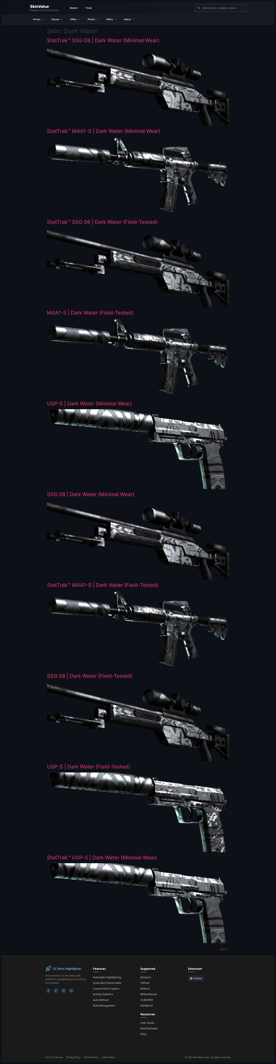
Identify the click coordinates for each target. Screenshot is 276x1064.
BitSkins (145, 988)
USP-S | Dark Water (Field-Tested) (88, 767)
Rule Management (104, 1005)
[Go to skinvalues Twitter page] (56, 991)
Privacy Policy (73, 1057)
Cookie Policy (108, 1057)
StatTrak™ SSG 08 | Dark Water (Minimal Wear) (103, 40)
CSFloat (144, 983)
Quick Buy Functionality (107, 983)
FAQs (143, 1034)
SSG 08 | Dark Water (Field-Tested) (89, 676)
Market (74, 8)
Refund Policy (91, 1057)
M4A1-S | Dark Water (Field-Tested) (90, 313)
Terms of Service (54, 1057)
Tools (89, 8)
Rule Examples (149, 1028)
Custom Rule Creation (106, 988)
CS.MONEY (146, 1000)
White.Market (148, 994)
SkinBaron (146, 1005)
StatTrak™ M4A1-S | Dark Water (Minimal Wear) (104, 131)
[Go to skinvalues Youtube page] (71, 991)
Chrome (197, 978)
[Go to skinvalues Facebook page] (48, 991)
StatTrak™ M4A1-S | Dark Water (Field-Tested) (103, 585)
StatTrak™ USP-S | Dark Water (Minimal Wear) (102, 857)
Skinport (145, 977)
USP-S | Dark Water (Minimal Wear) (89, 403)
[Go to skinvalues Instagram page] (63, 991)
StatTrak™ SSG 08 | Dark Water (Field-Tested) (102, 222)
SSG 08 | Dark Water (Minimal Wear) (90, 494)
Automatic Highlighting (107, 977)
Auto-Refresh (101, 1000)
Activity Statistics (103, 994)
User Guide (147, 1023)
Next (224, 949)
